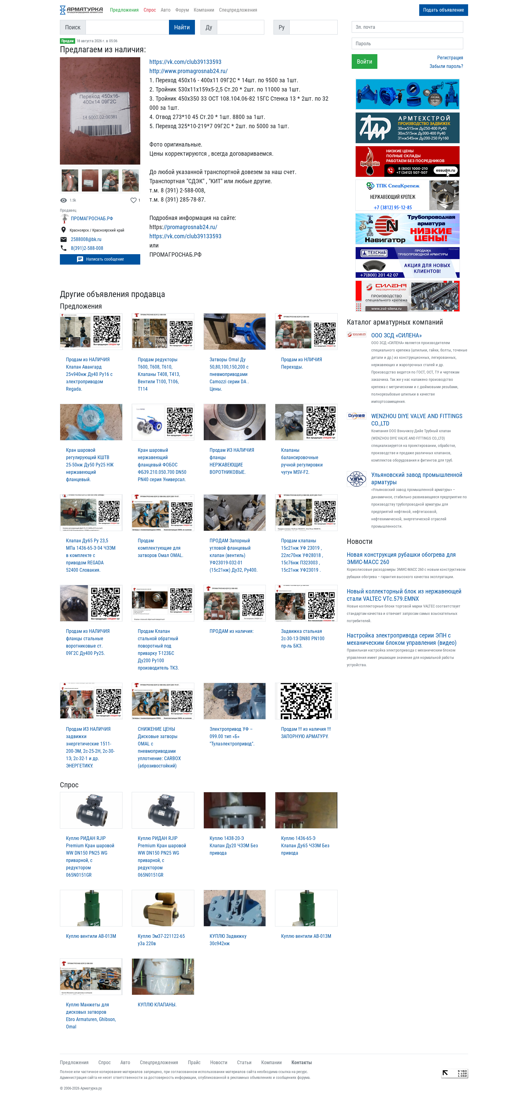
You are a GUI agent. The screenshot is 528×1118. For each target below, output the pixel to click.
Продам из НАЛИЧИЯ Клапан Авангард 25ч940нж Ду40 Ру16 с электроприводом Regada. (89, 374)
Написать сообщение (100, 259)
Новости (359, 541)
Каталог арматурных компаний (395, 322)
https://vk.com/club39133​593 (185, 61)
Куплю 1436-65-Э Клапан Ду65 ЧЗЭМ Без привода (305, 845)
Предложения (124, 10)
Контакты (302, 1062)
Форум (182, 10)
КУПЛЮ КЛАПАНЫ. (157, 1005)
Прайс (194, 1062)
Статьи (244, 1062)
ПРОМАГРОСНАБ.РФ (92, 218)
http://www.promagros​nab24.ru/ (188, 71)
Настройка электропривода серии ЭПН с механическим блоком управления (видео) (402, 639)
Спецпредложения (238, 10)
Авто (165, 10)
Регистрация (450, 58)
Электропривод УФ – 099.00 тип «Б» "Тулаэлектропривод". (232, 736)
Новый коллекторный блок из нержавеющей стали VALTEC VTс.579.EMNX (404, 595)
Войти (364, 61)
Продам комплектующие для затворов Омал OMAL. (160, 548)
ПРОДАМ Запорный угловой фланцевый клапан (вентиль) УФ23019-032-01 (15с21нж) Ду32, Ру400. (234, 555)
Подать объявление (443, 10)
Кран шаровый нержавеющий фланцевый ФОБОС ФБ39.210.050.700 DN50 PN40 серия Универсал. (162, 464)
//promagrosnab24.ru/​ (190, 227)
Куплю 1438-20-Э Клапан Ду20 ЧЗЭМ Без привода (234, 845)
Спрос (150, 10)
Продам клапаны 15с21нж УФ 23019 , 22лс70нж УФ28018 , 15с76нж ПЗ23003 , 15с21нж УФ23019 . (302, 555)
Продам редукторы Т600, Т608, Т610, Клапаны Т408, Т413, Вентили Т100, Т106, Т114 (159, 374)
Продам (67, 41)
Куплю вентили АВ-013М (91, 936)
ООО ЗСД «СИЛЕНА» (396, 335)
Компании (204, 10)
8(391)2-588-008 (87, 248)
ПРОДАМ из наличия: (232, 631)
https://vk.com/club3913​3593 (185, 236)
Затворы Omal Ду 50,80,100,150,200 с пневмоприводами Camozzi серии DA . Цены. (229, 374)
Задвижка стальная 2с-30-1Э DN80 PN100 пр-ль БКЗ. (302, 638)
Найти (182, 27)
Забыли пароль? (446, 66)
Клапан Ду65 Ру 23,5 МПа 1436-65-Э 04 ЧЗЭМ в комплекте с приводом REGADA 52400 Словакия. (91, 555)
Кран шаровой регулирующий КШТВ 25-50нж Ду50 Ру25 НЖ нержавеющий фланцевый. (90, 464)
